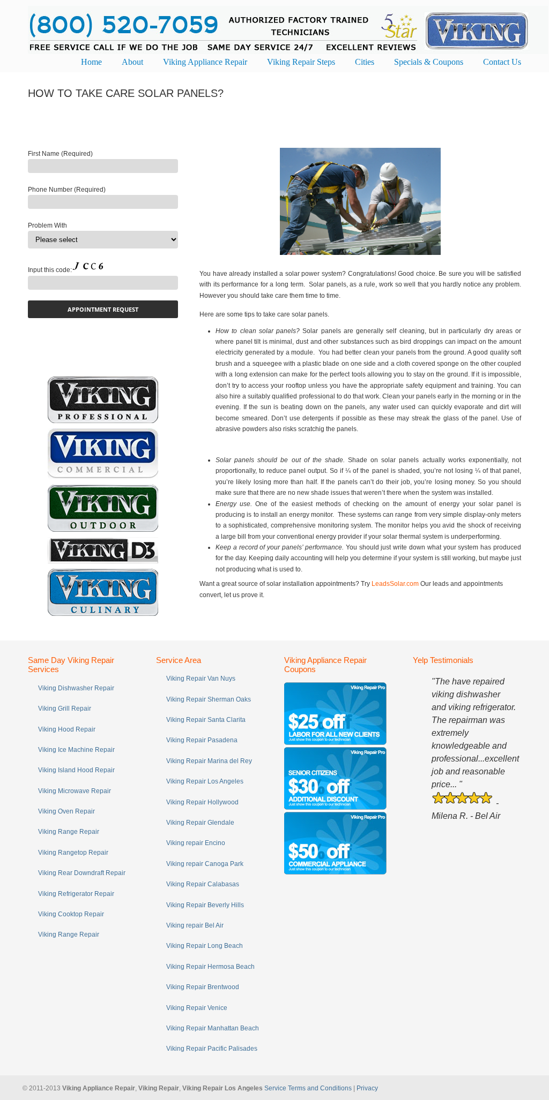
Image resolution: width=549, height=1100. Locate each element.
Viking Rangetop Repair (73, 852)
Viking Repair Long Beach (204, 946)
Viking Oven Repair (66, 811)
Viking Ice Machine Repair (76, 750)
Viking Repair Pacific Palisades (211, 1048)
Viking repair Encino (195, 843)
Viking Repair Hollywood (202, 802)
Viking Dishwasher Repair (76, 688)
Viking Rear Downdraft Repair (81, 873)
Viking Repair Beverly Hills (205, 905)
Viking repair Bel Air (195, 925)
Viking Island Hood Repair (76, 770)
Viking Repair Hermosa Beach (210, 966)
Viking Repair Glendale (200, 822)
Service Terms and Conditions (308, 1088)
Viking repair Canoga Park (204, 864)
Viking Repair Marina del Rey (209, 761)
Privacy (367, 1088)
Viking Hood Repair (66, 729)
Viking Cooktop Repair (71, 914)
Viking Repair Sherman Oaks (208, 699)
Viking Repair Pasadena (202, 740)
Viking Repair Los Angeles (204, 781)
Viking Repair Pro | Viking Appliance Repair (288, 28)
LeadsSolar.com (395, 583)
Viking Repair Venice (196, 1008)
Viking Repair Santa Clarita (206, 720)
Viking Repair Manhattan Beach (212, 1028)
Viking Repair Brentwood (202, 987)
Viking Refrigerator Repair (76, 894)
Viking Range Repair (68, 831)
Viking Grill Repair (64, 708)
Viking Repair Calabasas (202, 884)
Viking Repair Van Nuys (200, 678)
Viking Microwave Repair (74, 791)
